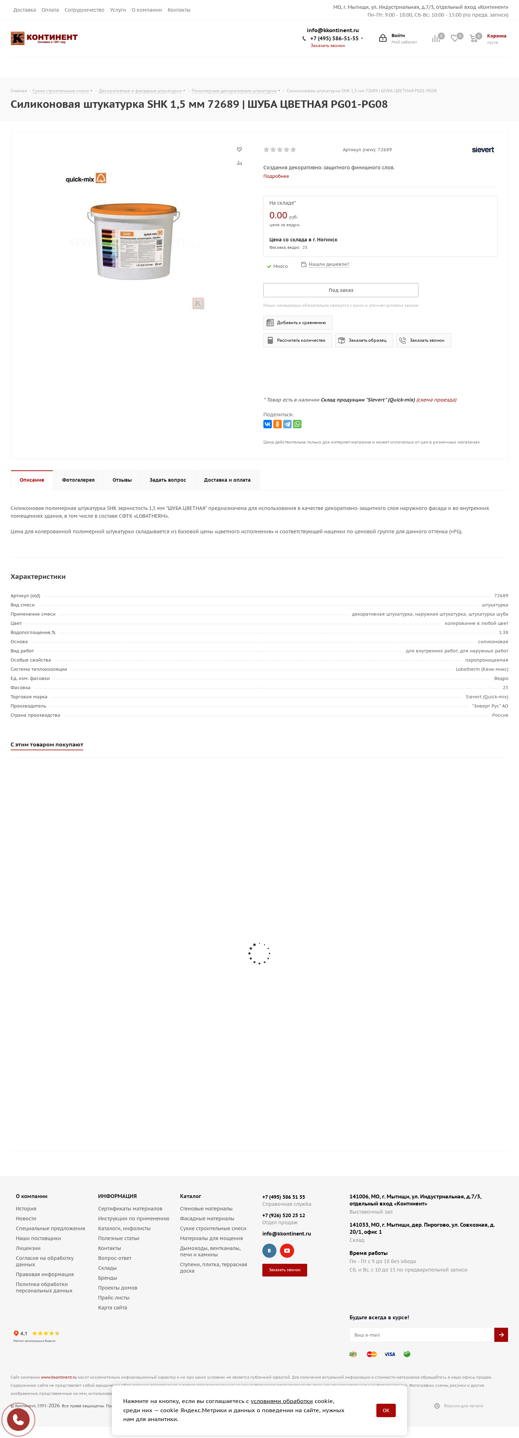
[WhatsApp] (297, 424)
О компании (147, 10)
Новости (26, 1218)
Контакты (179, 10)
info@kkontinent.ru (333, 30)
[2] (273, 150)
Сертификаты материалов (130, 1208)
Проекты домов (117, 1288)
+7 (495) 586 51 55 (283, 1197)
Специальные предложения (50, 1228)
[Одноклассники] (277, 424)
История (26, 1208)
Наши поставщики (38, 1238)
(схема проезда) (436, 400)
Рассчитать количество (301, 340)
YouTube (287, 1251)
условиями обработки (282, 1400)
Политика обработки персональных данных (44, 1287)
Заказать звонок (427, 340)
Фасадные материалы (207, 1218)
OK (386, 1410)
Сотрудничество (85, 10)
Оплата (50, 10)
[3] (280, 150)
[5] (293, 150)
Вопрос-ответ (114, 1258)
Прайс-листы (114, 1298)
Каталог (190, 1196)
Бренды (107, 1278)
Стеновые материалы (206, 1208)
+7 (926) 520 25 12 (283, 1215)
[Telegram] (287, 424)
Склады (107, 1268)
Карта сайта (112, 1307)
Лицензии (28, 1248)
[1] (266, 150)
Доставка (24, 10)
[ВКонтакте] (267, 424)
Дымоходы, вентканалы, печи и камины (210, 1251)
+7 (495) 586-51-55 (334, 38)
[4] (287, 150)
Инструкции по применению (133, 1218)
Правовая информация (45, 1274)
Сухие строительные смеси (213, 1228)
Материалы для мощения (211, 1238)
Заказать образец (368, 340)
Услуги (118, 10)
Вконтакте (269, 1251)
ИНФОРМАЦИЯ (117, 1196)
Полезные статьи (118, 1238)
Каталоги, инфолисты (124, 1228)
